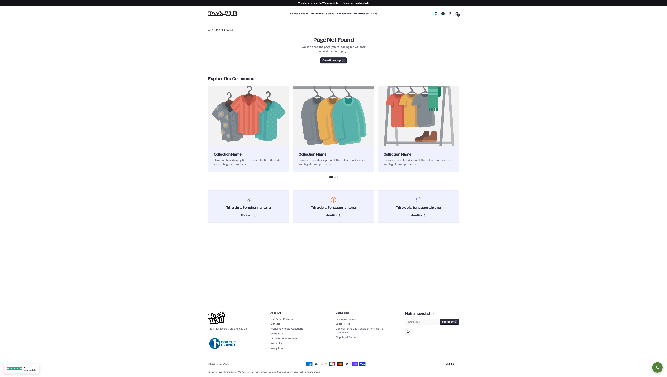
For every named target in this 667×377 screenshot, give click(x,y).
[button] (436, 14)
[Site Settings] (443, 14)
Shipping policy (285, 372)
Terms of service (268, 372)
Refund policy (230, 372)
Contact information (248, 372)
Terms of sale (313, 372)
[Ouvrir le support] (657, 367)
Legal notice (300, 372)
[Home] (209, 30)
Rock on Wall (222, 364)
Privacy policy (215, 372)
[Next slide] (459, 128)
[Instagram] (408, 331)
